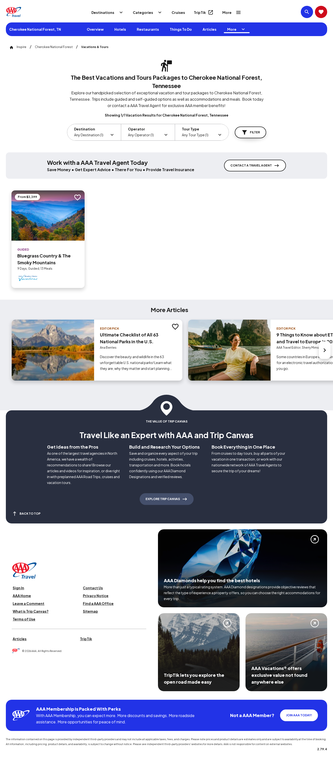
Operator (136, 129)
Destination (84, 129)
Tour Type (190, 129)
